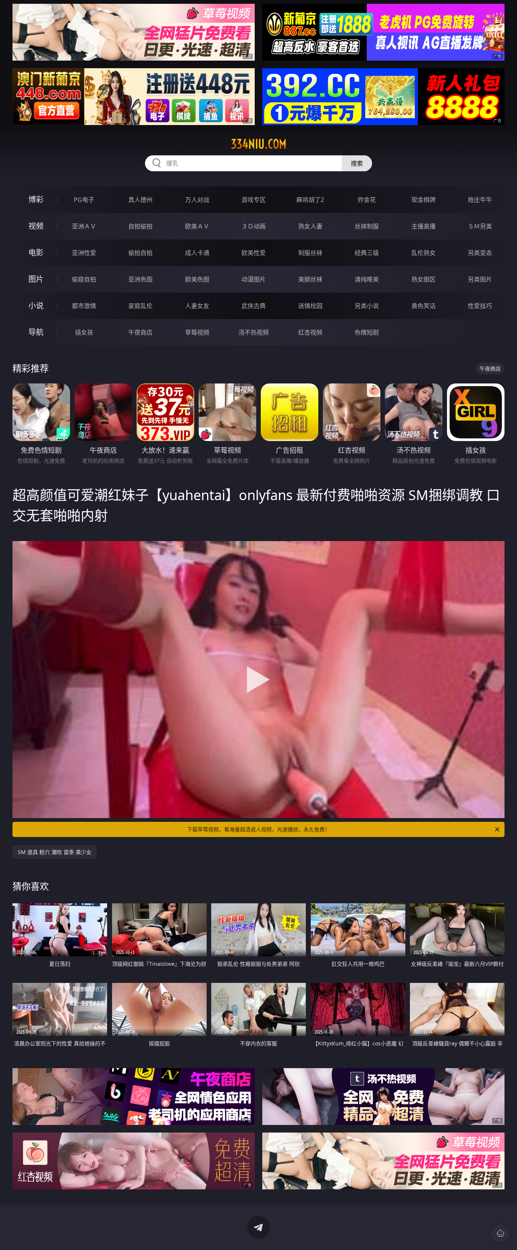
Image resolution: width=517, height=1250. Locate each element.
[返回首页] (500, 1233)
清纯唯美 (367, 279)
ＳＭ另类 (480, 226)
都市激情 (84, 306)
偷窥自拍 (84, 279)
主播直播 (423, 226)
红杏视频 (310, 332)
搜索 (357, 163)
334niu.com (259, 144)
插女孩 (84, 332)
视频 (36, 226)
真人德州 (140, 200)
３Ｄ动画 (253, 226)
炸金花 (367, 200)
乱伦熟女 (423, 253)
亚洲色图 (140, 279)
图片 (36, 279)
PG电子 (84, 200)
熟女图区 (423, 279)
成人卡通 (197, 253)
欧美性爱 (253, 253)
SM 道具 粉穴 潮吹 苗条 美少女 (55, 852)
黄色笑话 (423, 306)
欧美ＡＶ (197, 226)
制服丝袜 (310, 253)
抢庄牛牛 (480, 200)
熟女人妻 (310, 226)
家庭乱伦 (140, 306)
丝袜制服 (367, 226)
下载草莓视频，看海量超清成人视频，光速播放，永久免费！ (258, 829)
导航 (36, 332)
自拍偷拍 (140, 226)
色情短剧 (367, 332)
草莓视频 (197, 332)
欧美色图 (197, 279)
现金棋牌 (423, 200)
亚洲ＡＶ (84, 226)
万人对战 (197, 200)
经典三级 (367, 253)
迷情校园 (310, 306)
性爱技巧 (480, 306)
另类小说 (367, 306)
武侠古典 (253, 306)
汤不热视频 (253, 332)
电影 (36, 252)
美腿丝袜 (310, 279)
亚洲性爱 (84, 253)
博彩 (36, 199)
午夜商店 (140, 332)
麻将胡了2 (310, 200)
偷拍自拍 (140, 253)
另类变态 (480, 253)
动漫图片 (253, 279)
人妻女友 (197, 306)
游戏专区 (253, 200)
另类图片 (480, 279)
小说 (36, 305)
